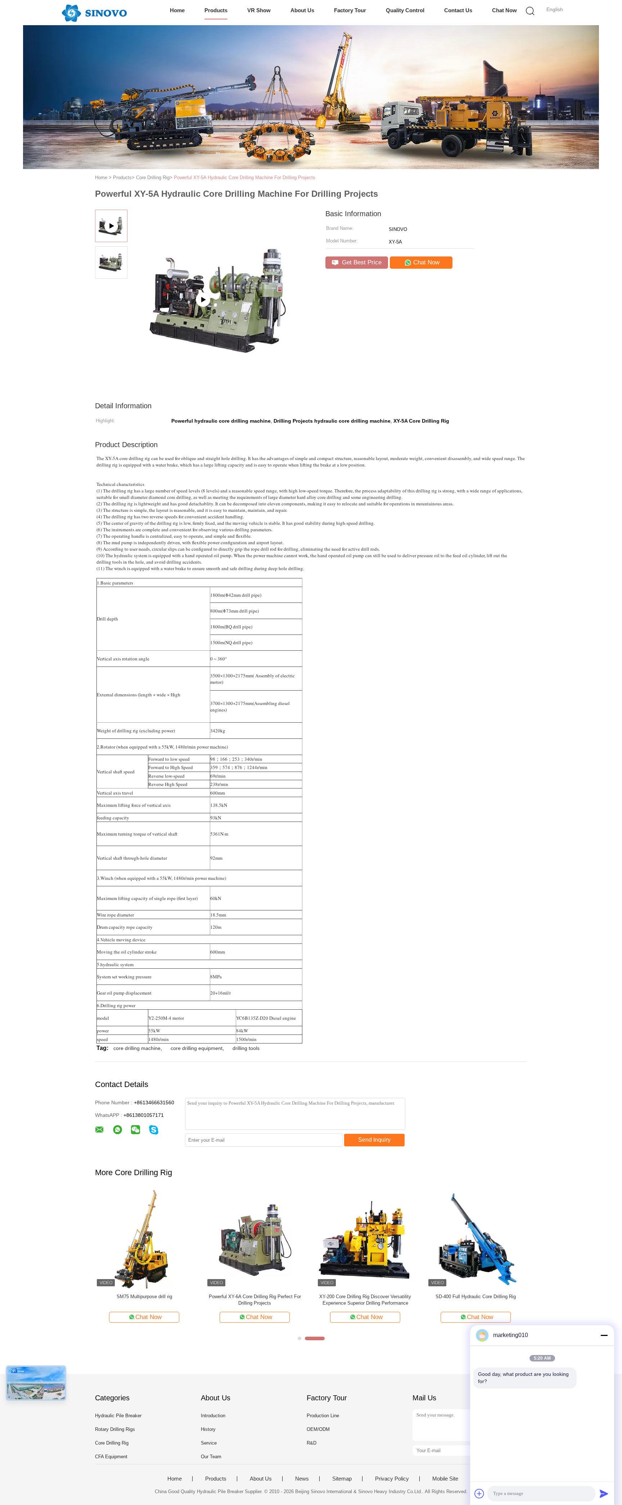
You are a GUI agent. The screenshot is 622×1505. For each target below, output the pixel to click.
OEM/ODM (318, 1429)
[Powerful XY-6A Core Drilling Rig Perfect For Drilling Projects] (255, 1239)
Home (177, 10)
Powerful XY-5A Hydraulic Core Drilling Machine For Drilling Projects (244, 177)
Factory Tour (350, 10)
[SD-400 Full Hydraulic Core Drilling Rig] (476, 1239)
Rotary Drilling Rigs (115, 1429)
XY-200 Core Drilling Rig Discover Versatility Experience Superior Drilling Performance (365, 1300)
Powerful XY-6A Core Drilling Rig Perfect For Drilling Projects (255, 1300)
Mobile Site (445, 1478)
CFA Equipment (111, 1456)
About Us (302, 10)
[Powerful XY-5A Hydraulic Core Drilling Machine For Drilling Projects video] (221, 387)
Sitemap (342, 1478)
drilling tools (246, 1048)
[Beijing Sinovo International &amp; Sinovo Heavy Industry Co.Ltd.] (94, 12)
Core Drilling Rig (112, 1443)
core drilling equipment (196, 1048)
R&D (311, 1443)
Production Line (323, 1415)
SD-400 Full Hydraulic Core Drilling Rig (476, 1296)
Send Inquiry (374, 1140)
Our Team (211, 1456)
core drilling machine (137, 1048)
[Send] (604, 1493)
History (208, 1429)
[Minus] (604, 1335)
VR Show (259, 10)
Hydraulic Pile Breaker (118, 1415)
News (302, 1478)
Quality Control (405, 10)
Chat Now (504, 10)
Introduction (213, 1415)
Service (209, 1443)
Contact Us (458, 10)
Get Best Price (361, 262)
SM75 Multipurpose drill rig (144, 1296)
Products (215, 10)
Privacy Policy (392, 1478)
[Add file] (479, 1493)
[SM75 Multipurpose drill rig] (144, 1239)
